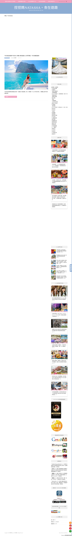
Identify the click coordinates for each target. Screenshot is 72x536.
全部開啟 (52, 87)
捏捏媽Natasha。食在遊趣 (36, 7)
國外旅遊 (53, 119)
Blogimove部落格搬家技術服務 (66, 535)
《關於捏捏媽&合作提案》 (10, 1)
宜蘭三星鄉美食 (55, 91)
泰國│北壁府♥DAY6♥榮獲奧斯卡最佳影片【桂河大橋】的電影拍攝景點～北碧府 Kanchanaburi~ (59, 475)
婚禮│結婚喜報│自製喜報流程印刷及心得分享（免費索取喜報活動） (59, 465)
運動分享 (53, 128)
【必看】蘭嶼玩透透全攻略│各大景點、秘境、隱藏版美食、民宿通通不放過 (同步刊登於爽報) (59, 482)
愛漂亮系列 (54, 124)
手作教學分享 (54, 132)
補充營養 (53, 105)
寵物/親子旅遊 (54, 115)
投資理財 (53, 104)
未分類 (53, 111)
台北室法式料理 (55, 101)
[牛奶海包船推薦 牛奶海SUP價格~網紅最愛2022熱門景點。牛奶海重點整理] (26, 74)
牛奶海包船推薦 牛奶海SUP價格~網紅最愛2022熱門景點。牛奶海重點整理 (21, 55)
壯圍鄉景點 (54, 100)
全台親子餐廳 (54, 88)
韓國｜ (53, 99)
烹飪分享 (53, 131)
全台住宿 (53, 116)
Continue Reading (12, 96)
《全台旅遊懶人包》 (32, 1)
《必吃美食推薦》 (42, 1)
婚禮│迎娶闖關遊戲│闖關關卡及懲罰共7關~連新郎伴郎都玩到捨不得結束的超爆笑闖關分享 (59, 470)
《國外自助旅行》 (51, 1)
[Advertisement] (26, 38)
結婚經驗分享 (54, 120)
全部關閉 (56, 87)
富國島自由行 (54, 95)
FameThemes (66, 532)
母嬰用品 (53, 89)
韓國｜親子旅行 (55, 103)
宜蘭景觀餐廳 (54, 92)
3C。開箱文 (54, 127)
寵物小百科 (54, 123)
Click (71, 268)
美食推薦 (53, 112)
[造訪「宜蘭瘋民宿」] (56, 512)
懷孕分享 (53, 108)
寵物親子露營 (54, 96)
